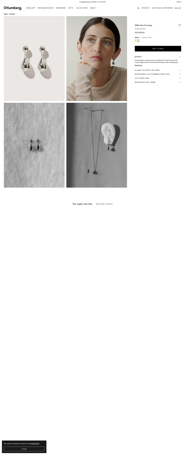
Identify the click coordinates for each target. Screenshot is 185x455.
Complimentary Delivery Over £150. (92, 2)
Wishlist (146, 8)
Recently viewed (104, 203)
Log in (179, 2)
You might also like (82, 203)
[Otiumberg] (13, 8)
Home (6, 14)
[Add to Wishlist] (179, 25)
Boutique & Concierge (162, 8)
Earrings (12, 14)
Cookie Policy (34, 443)
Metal (143, 37)
